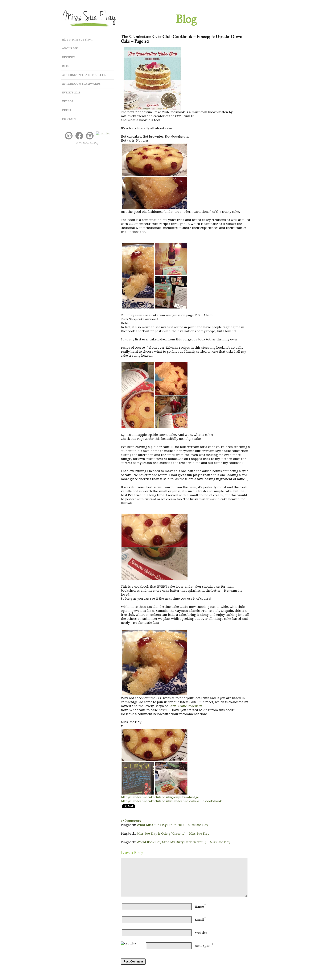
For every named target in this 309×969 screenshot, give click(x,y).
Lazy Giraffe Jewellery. (185, 706)
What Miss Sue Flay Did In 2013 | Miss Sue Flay (172, 825)
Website (201, 933)
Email (199, 920)
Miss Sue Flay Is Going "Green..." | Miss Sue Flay (173, 833)
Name (199, 907)
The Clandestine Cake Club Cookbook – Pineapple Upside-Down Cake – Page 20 (181, 39)
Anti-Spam (203, 946)
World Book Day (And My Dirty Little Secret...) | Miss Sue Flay (183, 842)
